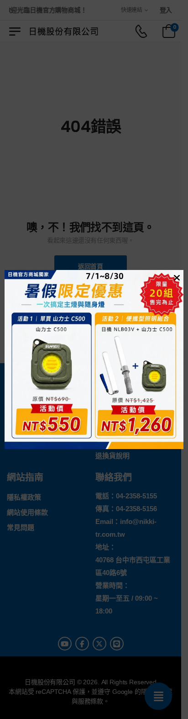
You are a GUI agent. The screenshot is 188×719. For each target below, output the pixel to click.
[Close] (175, 277)
